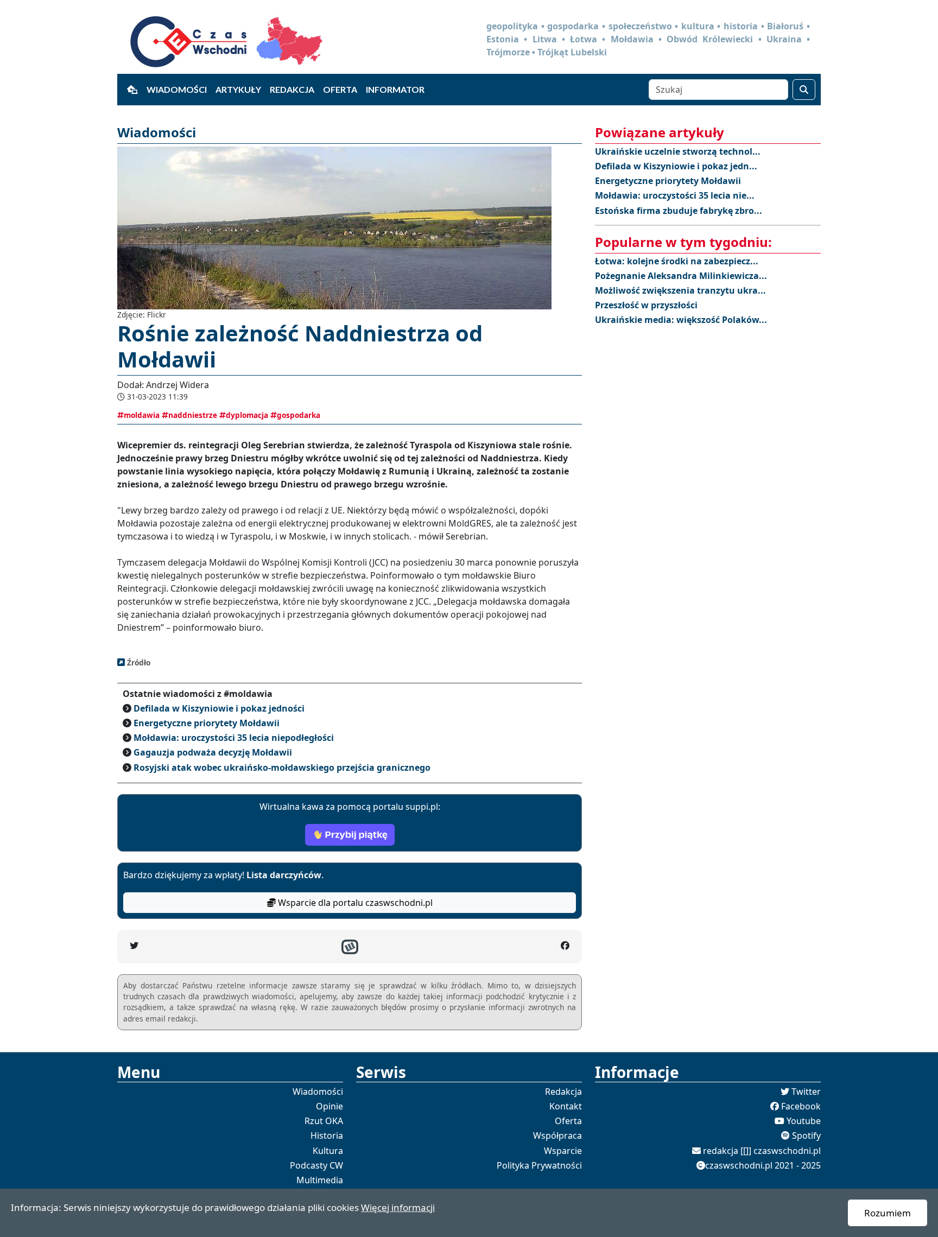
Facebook (801, 1106)
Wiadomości (177, 89)
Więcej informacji (398, 1207)
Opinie (329, 1106)
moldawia (142, 415)
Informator (395, 89)
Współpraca (557, 1135)
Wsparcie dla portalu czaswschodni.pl (354, 903)
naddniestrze (192, 415)
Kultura (328, 1151)
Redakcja (292, 89)
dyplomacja (247, 415)
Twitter (806, 1092)
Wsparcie (563, 1151)
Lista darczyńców (283, 875)
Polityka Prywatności (539, 1165)
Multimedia (319, 1180)
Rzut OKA (324, 1121)
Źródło (137, 662)
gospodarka (298, 415)
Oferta (340, 89)
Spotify (806, 1135)
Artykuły (238, 89)
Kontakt (565, 1106)
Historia (326, 1135)
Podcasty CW (316, 1165)
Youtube (804, 1121)
